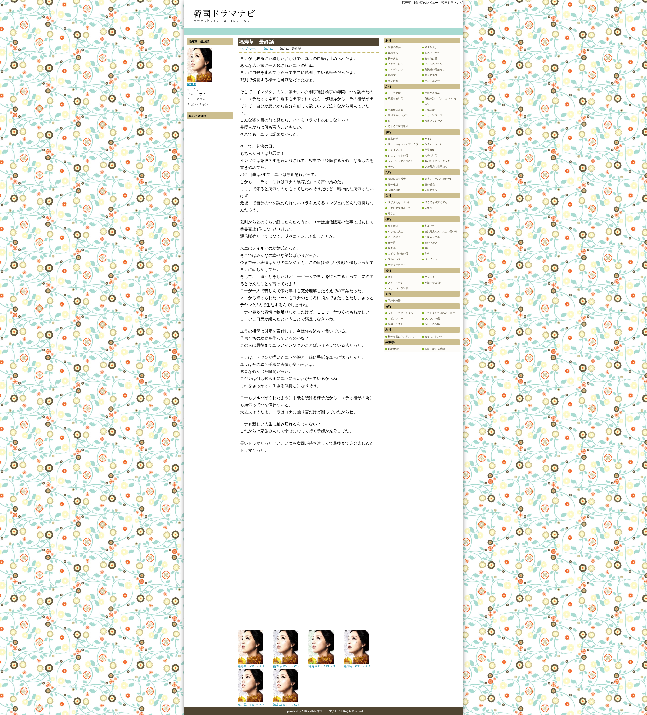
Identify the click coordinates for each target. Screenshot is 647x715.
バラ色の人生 (395, 231)
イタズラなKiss (396, 64)
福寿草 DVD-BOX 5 (251, 705)
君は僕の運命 (395, 109)
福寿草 (268, 49)
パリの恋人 (394, 237)
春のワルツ (431, 242)
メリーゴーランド (398, 288)
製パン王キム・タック (437, 161)
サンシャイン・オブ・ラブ (403, 144)
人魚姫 (428, 208)
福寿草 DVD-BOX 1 (251, 666)
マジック (430, 277)
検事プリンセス (433, 120)
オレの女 (393, 80)
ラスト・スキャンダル (400, 313)
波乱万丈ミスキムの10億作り (441, 231)
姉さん (392, 213)
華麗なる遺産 (432, 93)
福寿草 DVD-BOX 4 (357, 666)
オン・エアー (432, 80)
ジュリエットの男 (398, 155)
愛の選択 (393, 53)
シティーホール (433, 144)
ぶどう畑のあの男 (398, 253)
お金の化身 (431, 75)
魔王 (390, 277)
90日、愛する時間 (435, 348)
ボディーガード (397, 264)
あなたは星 (431, 58)
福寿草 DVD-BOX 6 (286, 705)
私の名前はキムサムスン (402, 336)
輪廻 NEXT (395, 324)
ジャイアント (395, 149)
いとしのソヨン (433, 64)
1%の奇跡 (393, 348)
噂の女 (392, 75)
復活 (427, 248)
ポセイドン (431, 259)
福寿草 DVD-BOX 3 (321, 666)
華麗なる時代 (395, 98)
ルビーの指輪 (432, 324)
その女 (392, 166)
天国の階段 (394, 190)
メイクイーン (395, 282)
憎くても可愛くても (436, 202)
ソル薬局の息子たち (436, 166)
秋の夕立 (393, 58)
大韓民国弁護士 (397, 178)
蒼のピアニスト (433, 53)
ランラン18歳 (432, 318)
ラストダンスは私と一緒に (440, 313)
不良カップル (432, 237)
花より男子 (431, 225)
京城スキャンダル (398, 115)
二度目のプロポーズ (399, 208)
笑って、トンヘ (433, 336)
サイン (428, 138)
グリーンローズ (433, 115)
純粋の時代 (431, 155)
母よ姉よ (393, 225)
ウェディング (395, 69)
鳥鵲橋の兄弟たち (435, 69)
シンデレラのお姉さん (400, 161)
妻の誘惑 (430, 184)
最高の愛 (393, 138)
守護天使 (430, 149)
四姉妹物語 (394, 300)
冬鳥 (427, 253)
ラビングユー (395, 318)
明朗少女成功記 (433, 282)
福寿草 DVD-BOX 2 (286, 666)
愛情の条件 (394, 47)
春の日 (392, 242)
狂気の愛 (430, 109)
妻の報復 (393, 184)
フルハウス (394, 259)
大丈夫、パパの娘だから (438, 178)
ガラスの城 (394, 93)
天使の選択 (431, 190)
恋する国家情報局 (398, 126)
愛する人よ (431, 47)
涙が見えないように (399, 202)
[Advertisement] (210, 197)
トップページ (248, 49)
